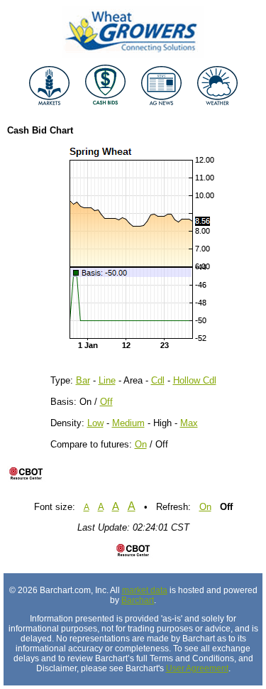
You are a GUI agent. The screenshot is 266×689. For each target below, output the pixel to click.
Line (107, 380)
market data (144, 590)
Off (106, 401)
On (141, 444)
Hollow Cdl (194, 380)
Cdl (158, 380)
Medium (128, 423)
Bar (83, 380)
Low (95, 423)
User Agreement (197, 668)
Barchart (137, 600)
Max (189, 423)
